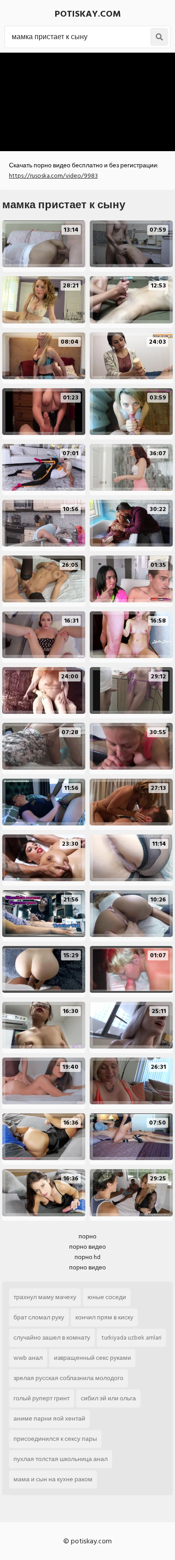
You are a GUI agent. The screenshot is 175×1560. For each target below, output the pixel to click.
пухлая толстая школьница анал (60, 1459)
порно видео (87, 1247)
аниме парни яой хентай (49, 1418)
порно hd (87, 1257)
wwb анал (28, 1358)
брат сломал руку (38, 1317)
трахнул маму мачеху (44, 1297)
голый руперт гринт (41, 1398)
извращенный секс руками (92, 1358)
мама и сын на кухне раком (52, 1479)
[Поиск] (159, 37)
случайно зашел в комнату (51, 1337)
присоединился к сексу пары (55, 1439)
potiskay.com (88, 14)
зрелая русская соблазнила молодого (68, 1378)
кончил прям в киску (104, 1317)
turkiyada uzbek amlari (131, 1337)
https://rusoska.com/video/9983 (53, 175)
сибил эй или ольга (108, 1398)
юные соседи (107, 1297)
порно (87, 1236)
